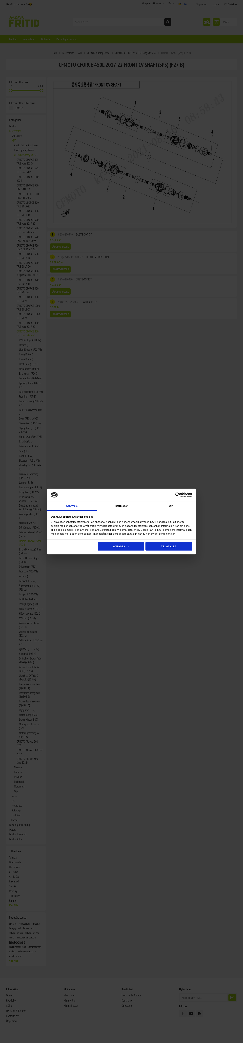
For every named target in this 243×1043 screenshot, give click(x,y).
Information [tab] (121, 505)
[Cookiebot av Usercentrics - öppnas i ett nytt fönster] (177, 495)
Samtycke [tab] (72, 505)
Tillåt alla (169, 546)
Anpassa (119, 546)
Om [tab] (171, 505)
